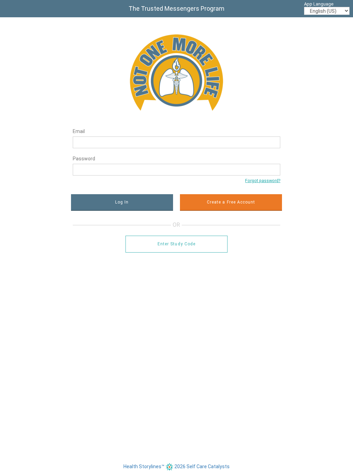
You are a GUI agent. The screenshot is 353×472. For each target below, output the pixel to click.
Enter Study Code (176, 244)
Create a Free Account (231, 202)
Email (79, 131)
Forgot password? (262, 180)
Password (84, 158)
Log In (122, 202)
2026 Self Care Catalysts (202, 466)
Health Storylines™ (144, 466)
